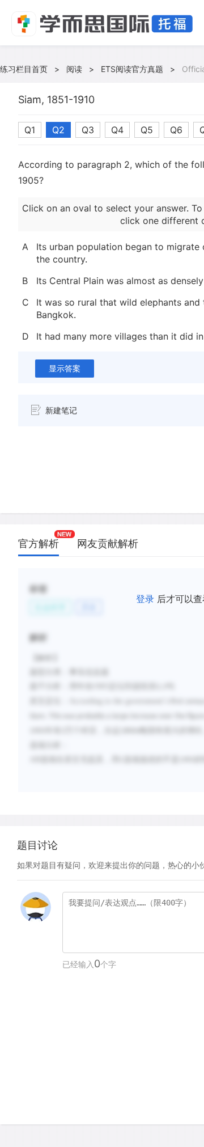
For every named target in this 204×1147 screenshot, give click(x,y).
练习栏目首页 (24, 69)
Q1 (29, 130)
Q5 (147, 130)
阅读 (74, 69)
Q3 (88, 130)
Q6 (176, 130)
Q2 (58, 130)
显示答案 (64, 368)
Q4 (117, 130)
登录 (145, 598)
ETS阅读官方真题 (132, 69)
